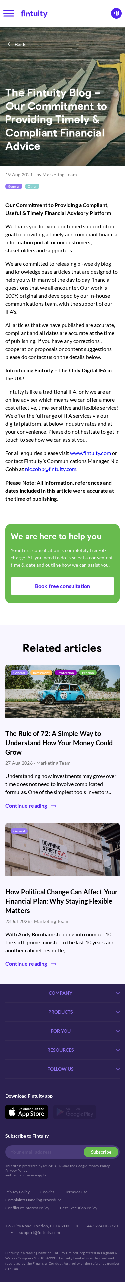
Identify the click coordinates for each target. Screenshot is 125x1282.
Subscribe (101, 1152)
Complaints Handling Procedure (33, 1199)
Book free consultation (62, 586)
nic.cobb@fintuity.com (50, 469)
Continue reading (26, 805)
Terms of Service (24, 1175)
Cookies (47, 1191)
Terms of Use (76, 1191)
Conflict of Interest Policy (27, 1207)
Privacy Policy (16, 1170)
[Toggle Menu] (8, 13)
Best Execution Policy (78, 1207)
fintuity (34, 13)
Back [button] (20, 44)
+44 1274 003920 (101, 1225)
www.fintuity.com (90, 453)
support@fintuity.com (39, 1232)
